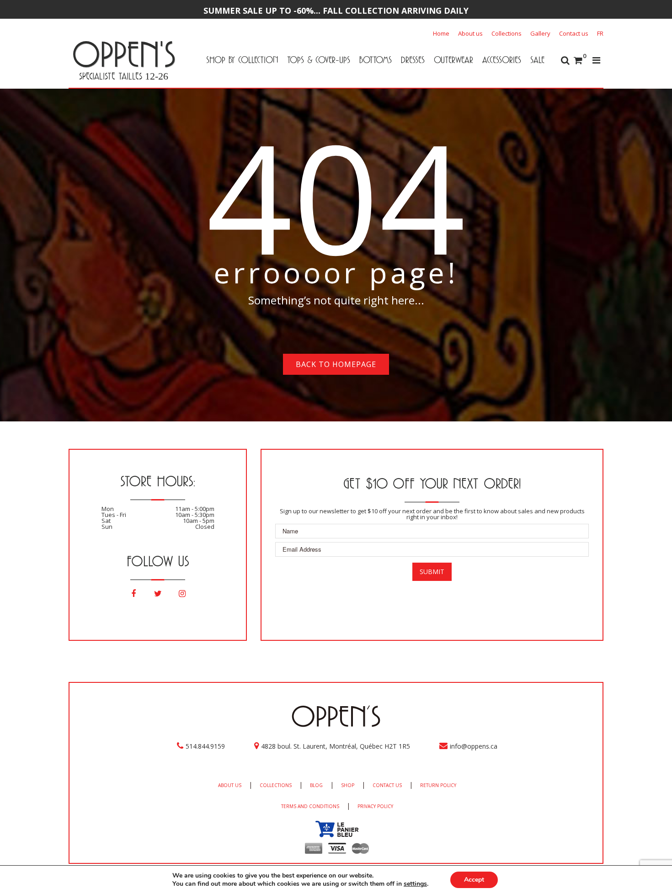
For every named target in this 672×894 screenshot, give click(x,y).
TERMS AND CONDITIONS (310, 806)
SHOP (347, 785)
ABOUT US (229, 785)
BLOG (316, 785)
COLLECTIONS (276, 785)
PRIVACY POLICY (375, 806)
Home (441, 33)
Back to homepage (336, 364)
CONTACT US (387, 785)
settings (415, 884)
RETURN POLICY (438, 785)
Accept (474, 879)
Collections (506, 33)
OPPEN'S (124, 54)
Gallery (540, 33)
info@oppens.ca (473, 746)
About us (470, 33)
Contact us (573, 33)
